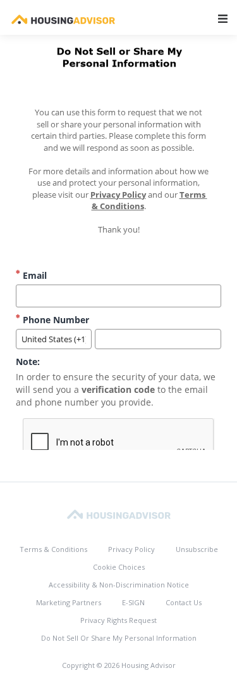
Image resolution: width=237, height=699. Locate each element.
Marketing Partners (68, 602)
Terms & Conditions (53, 549)
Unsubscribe (197, 549)
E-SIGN (133, 602)
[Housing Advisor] (119, 513)
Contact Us (184, 602)
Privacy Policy (131, 549)
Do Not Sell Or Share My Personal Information (119, 638)
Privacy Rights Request (118, 620)
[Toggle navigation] (223, 18)
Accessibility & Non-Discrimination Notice (119, 584)
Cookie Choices (119, 567)
